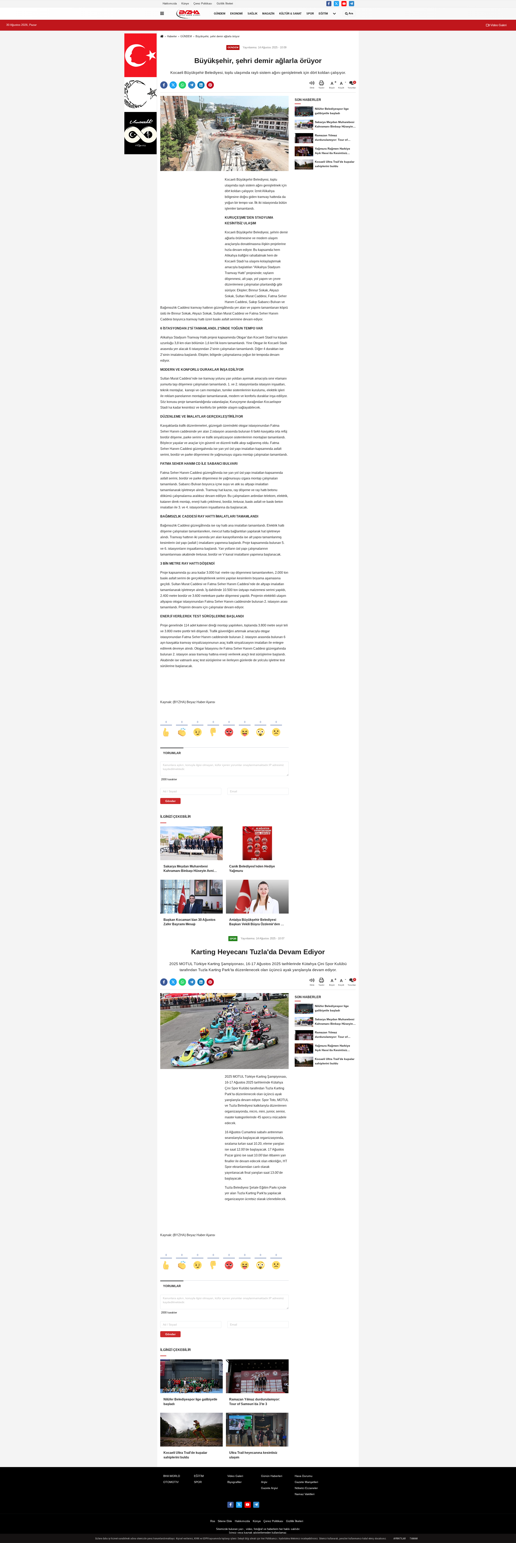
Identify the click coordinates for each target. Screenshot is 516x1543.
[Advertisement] (190, 237)
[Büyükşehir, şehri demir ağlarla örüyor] (224, 133)
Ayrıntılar (399, 1538)
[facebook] (163, 85)
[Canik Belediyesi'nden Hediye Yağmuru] (257, 843)
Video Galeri (498, 25)
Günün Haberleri (271, 1476)
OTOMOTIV (171, 1482)
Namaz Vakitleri (304, 1494)
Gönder (170, 801)
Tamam (414, 1538)
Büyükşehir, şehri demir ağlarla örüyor (217, 36)
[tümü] (334, 13)
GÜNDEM (219, 13)
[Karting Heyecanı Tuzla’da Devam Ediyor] (224, 1030)
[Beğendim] (166, 725)
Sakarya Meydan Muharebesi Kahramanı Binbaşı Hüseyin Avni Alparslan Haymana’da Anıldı (188, 869)
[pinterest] (210, 85)
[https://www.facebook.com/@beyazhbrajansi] (344, 3)
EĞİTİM (323, 13)
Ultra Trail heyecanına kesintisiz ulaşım (253, 1455)
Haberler (172, 36)
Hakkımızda (170, 3)
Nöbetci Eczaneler (306, 1488)
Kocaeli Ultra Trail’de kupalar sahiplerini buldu (185, 1455)
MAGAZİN (268, 13)
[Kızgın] (229, 725)
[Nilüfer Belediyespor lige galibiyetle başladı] (191, 1376)
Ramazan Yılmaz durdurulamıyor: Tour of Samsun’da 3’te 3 (254, 1401)
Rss (212, 1521)
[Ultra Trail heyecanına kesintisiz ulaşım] (257, 1430)
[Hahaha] (245, 725)
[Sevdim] (197, 725)
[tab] (171, 753)
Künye (185, 3)
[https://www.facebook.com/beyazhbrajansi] (329, 3)
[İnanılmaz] (260, 725)
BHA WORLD (171, 1476)
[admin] (351, 3)
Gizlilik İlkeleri (225, 3)
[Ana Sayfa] (161, 36)
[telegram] (191, 85)
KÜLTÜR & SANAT (290, 13)
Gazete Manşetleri (306, 1482)
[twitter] (173, 85)
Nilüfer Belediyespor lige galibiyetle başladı (190, 1401)
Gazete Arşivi (269, 1488)
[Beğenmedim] (213, 725)
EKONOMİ (236, 13)
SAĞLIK (252, 13)
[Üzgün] (276, 725)
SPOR (310, 13)
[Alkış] (182, 725)
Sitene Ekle (225, 1521)
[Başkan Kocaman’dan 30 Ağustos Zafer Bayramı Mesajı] (191, 897)
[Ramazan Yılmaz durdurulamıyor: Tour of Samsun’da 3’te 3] (257, 1376)
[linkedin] (201, 85)
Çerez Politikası (203, 3)
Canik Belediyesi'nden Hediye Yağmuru (252, 868)
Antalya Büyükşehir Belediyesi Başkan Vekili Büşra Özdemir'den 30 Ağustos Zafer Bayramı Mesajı (256, 922)
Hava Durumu (303, 1476)
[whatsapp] (182, 85)
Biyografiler (234, 1482)
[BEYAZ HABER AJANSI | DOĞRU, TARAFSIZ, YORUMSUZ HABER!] (188, 13)
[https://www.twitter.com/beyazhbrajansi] (336, 3)
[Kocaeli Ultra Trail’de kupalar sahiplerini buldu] (191, 1430)
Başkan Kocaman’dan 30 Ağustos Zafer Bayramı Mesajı (189, 922)
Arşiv (264, 1482)
